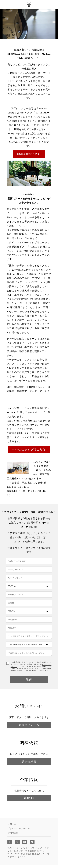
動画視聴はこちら (29, 153)
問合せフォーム (29, 724)
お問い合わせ (14, 824)
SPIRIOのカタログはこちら (29, 449)
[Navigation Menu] (5, 4)
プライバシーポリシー (18, 828)
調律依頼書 (29, 761)
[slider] (29, 35)
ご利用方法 (13, 832)
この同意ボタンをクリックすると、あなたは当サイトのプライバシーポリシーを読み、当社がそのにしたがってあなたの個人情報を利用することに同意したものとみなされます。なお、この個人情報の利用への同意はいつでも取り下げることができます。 (31, 666)
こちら (29, 412)
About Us (29, 798)
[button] (12, 36)
